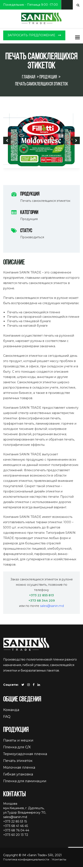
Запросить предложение (31, 35)
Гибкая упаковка (18, 774)
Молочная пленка (19, 767)
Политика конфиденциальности (26, 859)
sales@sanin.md (52, 606)
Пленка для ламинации (24, 781)
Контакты (59, 859)
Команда (11, 710)
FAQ (6, 717)
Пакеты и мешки (18, 740)
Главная (28, 77)
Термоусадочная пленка (25, 754)
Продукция (48, 77)
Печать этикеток (18, 761)
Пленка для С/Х (17, 747)
